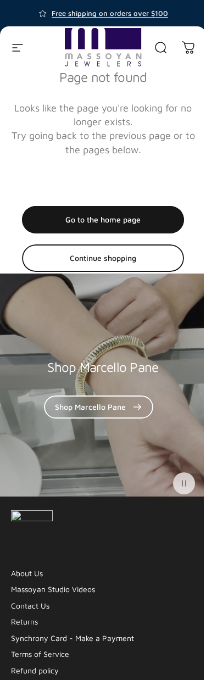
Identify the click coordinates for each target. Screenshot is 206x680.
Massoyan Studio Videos (53, 589)
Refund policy (35, 670)
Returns (24, 621)
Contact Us (30, 605)
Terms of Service (40, 654)
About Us (27, 573)
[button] (184, 483)
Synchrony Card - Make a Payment (72, 638)
